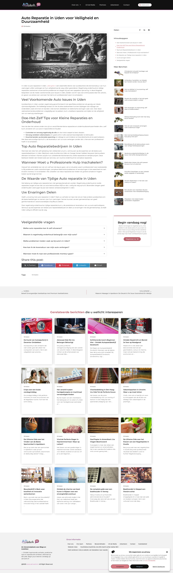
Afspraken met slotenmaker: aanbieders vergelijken (133, 199)
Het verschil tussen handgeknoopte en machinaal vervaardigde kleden (69, 392)
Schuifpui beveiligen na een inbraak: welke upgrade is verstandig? (136, 172)
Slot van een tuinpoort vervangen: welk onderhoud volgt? (135, 126)
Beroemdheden (100, 544)
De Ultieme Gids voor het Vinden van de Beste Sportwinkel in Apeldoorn (34, 441)
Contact (126, 5)
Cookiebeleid (142, 544)
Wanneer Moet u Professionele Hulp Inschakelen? (133, 52)
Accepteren (120, 566)
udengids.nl (51, 86)
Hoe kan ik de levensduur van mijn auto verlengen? (64, 247)
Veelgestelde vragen (123, 60)
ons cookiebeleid (150, 560)
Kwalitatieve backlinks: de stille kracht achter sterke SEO (99, 547)
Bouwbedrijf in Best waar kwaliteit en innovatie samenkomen (34, 491)
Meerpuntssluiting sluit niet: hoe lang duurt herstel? (137, 117)
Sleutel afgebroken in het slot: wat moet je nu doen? (135, 181)
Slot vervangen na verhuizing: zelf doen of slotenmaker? (135, 108)
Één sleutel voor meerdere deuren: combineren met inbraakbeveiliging (136, 190)
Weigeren (139, 566)
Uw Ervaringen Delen (124, 58)
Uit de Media (90, 5)
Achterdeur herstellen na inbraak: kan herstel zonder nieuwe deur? (135, 81)
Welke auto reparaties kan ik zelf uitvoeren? (64, 228)
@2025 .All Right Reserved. (37, 564)
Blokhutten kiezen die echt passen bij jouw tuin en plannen (136, 163)
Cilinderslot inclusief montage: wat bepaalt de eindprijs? (136, 72)
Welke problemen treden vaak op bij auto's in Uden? (64, 241)
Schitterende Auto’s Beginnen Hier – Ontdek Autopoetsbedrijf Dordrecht (103, 342)
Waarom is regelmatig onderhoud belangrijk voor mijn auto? (64, 235)
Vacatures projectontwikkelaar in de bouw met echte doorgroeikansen (136, 154)
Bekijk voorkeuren (159, 566)
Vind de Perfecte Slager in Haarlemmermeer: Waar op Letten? (68, 441)
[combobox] (145, 4)
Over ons (75, 5)
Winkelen (26, 26)
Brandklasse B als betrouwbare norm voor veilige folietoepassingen (136, 145)
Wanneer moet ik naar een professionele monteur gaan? (64, 254)
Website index (72, 547)
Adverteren (115, 5)
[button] (167, 552)
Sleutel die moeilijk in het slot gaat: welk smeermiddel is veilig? (136, 99)
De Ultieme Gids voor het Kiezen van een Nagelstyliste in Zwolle (136, 441)
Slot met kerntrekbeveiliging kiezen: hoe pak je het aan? (136, 135)
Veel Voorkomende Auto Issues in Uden (129, 42)
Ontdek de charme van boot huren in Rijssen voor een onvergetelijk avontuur (68, 491)
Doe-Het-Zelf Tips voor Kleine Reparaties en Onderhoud (131, 46)
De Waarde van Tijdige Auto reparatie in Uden (132, 55)
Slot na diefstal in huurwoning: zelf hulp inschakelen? (136, 90)
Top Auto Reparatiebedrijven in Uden (129, 50)
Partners (103, 5)
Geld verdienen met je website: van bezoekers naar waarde (88, 550)
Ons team (79, 544)
